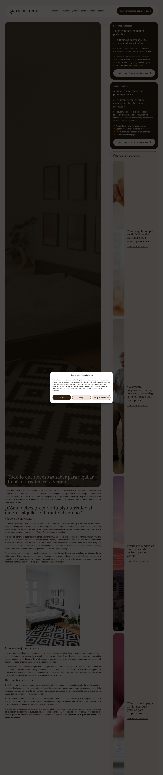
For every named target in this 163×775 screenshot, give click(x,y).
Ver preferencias (101, 397)
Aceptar (61, 397)
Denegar (81, 397)
